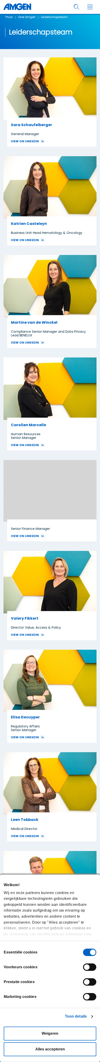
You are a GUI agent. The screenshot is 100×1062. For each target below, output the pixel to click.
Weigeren (50, 1033)
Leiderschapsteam (54, 17)
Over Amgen (27, 17)
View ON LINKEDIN (25, 141)
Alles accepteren (50, 1049)
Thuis (9, 17)
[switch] (89, 967)
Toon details (76, 1016)
